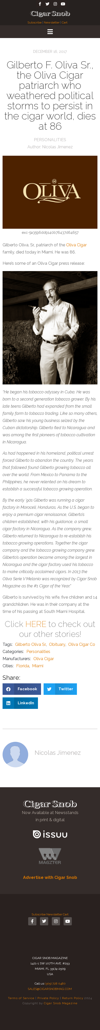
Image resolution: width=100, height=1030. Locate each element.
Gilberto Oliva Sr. (30, 644)
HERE (35, 624)
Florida (22, 665)
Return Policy (72, 998)
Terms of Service (21, 998)
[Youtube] (63, 4)
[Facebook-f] (40, 4)
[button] (22, 689)
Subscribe (34, 22)
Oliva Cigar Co (81, 644)
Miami (37, 665)
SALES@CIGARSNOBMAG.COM (50, 989)
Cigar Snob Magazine (60, 1003)
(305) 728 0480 (55, 983)
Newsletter (51, 22)
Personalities (50, 139)
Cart (64, 22)
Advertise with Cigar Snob (50, 877)
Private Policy (48, 998)
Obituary (57, 644)
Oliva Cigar (76, 245)
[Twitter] (47, 4)
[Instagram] (55, 4)
